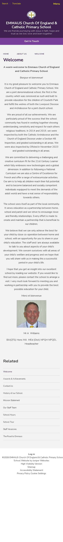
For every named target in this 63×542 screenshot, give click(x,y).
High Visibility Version (31, 463)
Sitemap (31, 467)
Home (6, 54)
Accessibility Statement (31, 470)
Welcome (39, 54)
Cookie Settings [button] (38, 473)
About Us (22, 54)
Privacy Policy (23, 473)
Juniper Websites (41, 460)
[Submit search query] (37, 2)
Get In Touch (31, 41)
